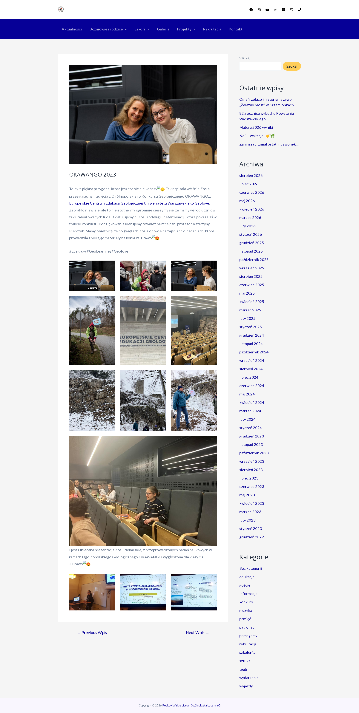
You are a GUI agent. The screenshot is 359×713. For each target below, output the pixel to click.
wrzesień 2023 (251, 461)
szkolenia (247, 652)
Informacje (248, 593)
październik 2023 (254, 453)
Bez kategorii (250, 568)
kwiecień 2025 (251, 301)
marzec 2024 (250, 411)
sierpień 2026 (251, 175)
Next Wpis (197, 633)
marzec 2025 (250, 310)
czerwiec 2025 (251, 284)
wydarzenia (249, 677)
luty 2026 (247, 226)
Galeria (163, 29)
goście (244, 585)
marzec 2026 (250, 217)
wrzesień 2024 (251, 360)
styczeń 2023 (250, 528)
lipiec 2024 (248, 377)
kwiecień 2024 (251, 402)
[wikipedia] (275, 9)
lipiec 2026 (248, 184)
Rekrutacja (212, 29)
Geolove (202, 203)
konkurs (246, 602)
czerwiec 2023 (251, 486)
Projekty (184, 29)
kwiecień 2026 (251, 209)
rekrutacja (248, 644)
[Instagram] (259, 9)
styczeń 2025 (250, 326)
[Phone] (299, 9)
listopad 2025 (251, 251)
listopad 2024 (251, 343)
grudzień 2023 (251, 436)
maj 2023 (247, 495)
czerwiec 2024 (251, 385)
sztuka (244, 660)
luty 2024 (247, 419)
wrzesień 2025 (251, 268)
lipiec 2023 (248, 478)
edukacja (246, 576)
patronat (246, 627)
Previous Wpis (92, 633)
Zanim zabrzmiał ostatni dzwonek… (269, 144)
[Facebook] (251, 9)
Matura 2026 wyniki (256, 127)
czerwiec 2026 (251, 192)
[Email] (291, 9)
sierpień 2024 (251, 368)
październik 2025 (254, 259)
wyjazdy (246, 686)
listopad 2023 (251, 444)
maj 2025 (247, 293)
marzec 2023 (250, 511)
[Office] (283, 9)
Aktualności (72, 29)
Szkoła (139, 29)
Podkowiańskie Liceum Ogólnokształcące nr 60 (191, 705)
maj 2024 (247, 394)
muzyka (245, 610)
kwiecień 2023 (251, 503)
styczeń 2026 (250, 234)
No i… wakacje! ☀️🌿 (257, 135)
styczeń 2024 (250, 427)
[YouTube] (267, 9)
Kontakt (236, 29)
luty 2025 (247, 318)
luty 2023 (247, 520)
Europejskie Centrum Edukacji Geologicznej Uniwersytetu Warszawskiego (131, 203)
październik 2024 (254, 352)
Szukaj (244, 58)
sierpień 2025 (251, 276)
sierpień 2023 (251, 469)
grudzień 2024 (251, 335)
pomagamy (248, 635)
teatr (243, 669)
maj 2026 (247, 200)
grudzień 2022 (251, 537)
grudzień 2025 (251, 242)
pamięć (245, 618)
